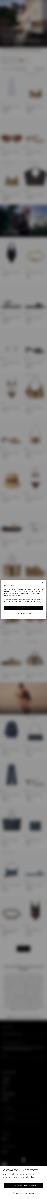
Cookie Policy (36, 602)
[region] (23, 599)
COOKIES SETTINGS (23, 614)
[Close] (23, 1160)
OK (23, 608)
